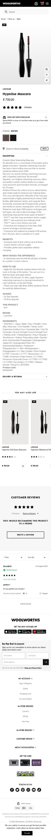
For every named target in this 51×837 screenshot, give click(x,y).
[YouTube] (34, 790)
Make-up (11, 19)
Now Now (25, 722)
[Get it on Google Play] (25, 632)
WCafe (25, 716)
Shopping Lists (25, 694)
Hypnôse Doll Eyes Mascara (14, 450)
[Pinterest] (23, 790)
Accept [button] (27, 833)
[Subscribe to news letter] (46, 662)
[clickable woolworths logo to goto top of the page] (25, 620)
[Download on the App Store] (11, 632)
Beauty (3, 19)
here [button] (42, 828)
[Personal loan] (36, 762)
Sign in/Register (25, 683)
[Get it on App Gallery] (39, 632)
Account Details (25, 699)
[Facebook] (12, 790)
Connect (25, 711)
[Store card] (14, 762)
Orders (25, 689)
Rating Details (29, 514)
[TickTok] (39, 790)
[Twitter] (17, 790)
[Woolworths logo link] (11, 4)
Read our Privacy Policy (33, 668)
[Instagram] (28, 790)
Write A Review (25, 535)
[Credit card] (25, 762)
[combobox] (28, 12)
